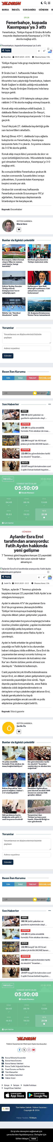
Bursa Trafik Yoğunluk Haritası (17, 1066)
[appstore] (15, 1096)
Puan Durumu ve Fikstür (15, 1069)
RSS (7, 1109)
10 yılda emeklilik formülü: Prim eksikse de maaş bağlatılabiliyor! (35, 430)
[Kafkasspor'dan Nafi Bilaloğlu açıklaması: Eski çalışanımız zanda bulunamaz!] (39, 278)
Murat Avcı (7, 57)
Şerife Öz (7, 583)
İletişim (16, 1085)
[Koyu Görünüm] (42, 3)
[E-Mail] (19, 230)
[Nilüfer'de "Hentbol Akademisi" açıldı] (13, 304)
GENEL (24, 411)
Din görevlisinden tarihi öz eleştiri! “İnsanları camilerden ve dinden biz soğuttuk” (35, 455)
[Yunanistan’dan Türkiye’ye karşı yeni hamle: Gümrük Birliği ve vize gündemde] (39, 806)
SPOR (26, 18)
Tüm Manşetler (11, 1072)
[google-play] (38, 1096)
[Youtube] (33, 1050)
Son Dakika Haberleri (14, 1075)
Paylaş (7, 50)
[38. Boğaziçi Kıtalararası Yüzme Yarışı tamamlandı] (39, 304)
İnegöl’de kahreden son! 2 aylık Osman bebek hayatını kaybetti (36, 468)
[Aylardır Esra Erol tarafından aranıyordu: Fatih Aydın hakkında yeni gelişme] (26, 570)
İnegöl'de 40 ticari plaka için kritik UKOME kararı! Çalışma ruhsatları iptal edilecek (35, 442)
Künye (6, 1085)
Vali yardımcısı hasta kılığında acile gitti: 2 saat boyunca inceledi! (12, 817)
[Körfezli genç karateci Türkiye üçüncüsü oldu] (39, 251)
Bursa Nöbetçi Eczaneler (15, 1058)
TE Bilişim (33, 1118)
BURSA (5, 10)
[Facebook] (19, 1050)
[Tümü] (49, 404)
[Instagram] (29, 1050)
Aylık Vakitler (9, 523)
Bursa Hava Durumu (13, 1061)
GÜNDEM (43, 10)
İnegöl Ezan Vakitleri (12, 1088)
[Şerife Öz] (8, 728)
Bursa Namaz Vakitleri (14, 1064)
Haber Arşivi (10, 1078)
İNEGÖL (16, 10)
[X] (24, 1050)
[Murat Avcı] (8, 226)
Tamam (33, 1139)
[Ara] (45, 3)
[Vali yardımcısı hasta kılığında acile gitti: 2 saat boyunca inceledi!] (13, 806)
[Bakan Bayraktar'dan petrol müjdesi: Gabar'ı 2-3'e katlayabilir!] (13, 780)
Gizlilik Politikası (29, 1085)
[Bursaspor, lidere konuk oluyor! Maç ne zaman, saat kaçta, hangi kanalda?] (13, 251)
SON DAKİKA (29, 10)
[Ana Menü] (49, 3)
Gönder (8, 356)
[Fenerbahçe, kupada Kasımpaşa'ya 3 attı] (26, 45)
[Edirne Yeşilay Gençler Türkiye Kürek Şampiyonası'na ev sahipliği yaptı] (13, 278)
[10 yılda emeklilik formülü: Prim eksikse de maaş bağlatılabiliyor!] (13, 753)
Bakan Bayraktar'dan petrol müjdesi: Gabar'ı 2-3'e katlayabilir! (12, 791)
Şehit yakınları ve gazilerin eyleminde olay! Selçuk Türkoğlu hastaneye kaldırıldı (33, 417)
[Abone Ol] (50, 51)
